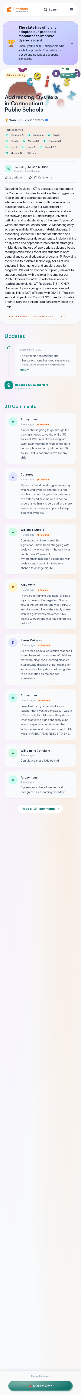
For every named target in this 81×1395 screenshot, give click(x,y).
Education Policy (16, 75)
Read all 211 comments (40, 809)
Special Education (43, 316)
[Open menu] (71, 9)
